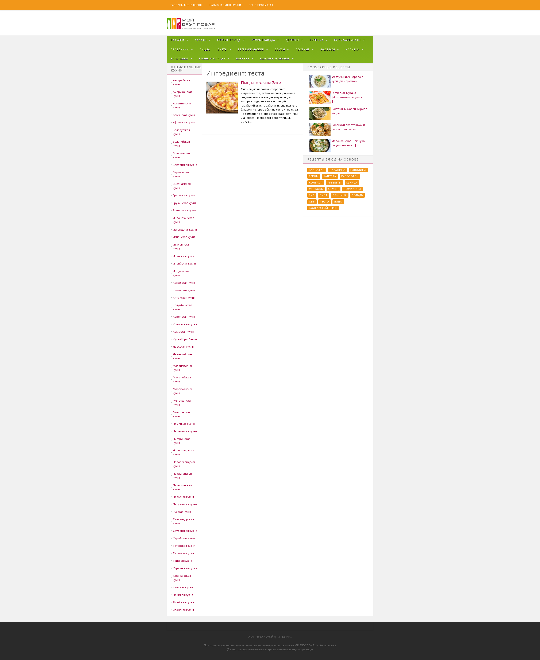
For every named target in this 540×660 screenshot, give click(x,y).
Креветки (334, 182)
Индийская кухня (184, 263)
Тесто (324, 201)
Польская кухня (183, 497)
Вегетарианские (251, 49)
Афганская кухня (184, 122)
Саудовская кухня (185, 531)
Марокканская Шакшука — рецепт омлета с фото (350, 143)
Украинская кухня (185, 568)
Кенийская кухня (184, 290)
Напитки (352, 49)
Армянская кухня (184, 115)
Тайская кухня (182, 561)
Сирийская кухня (184, 538)
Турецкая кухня (183, 553)
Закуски (177, 40)
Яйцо (338, 201)
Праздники (180, 49)
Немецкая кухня (184, 424)
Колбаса (316, 182)
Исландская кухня (185, 229)
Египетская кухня (184, 210)
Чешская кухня (183, 595)
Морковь (316, 189)
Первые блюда (229, 40)
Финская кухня (183, 587)
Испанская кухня (184, 237)
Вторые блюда (263, 40)
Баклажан (317, 170)
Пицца (205, 49)
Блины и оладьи (212, 58)
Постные (303, 49)
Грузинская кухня (184, 203)
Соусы (280, 49)
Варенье (242, 58)
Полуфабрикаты (347, 40)
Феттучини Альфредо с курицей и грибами (347, 79)
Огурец (333, 189)
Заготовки (179, 58)
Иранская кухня (183, 256)
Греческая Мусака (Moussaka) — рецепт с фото (347, 97)
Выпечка (317, 40)
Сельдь (357, 195)
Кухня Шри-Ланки (185, 339)
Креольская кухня (185, 324)
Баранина (337, 170)
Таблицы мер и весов (186, 5)
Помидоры (352, 189)
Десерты (292, 40)
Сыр (312, 201)
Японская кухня (183, 610)
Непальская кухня (185, 431)
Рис (312, 195)
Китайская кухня (184, 298)
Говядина (358, 170)
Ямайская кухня (183, 602)
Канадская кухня (184, 283)
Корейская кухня (184, 317)
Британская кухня (185, 165)
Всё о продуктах (261, 5)
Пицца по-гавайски (261, 83)
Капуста (330, 176)
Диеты (222, 49)
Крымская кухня (183, 331)
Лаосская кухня (183, 346)
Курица (351, 182)
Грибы (314, 176)
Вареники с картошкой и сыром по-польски (348, 127)
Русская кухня (182, 512)
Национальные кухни (225, 5)
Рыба (324, 195)
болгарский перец (323, 208)
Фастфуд (327, 49)
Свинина (340, 195)
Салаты (201, 40)
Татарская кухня (184, 546)
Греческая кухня (184, 195)
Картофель (349, 176)
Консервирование (275, 58)
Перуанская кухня (185, 504)
